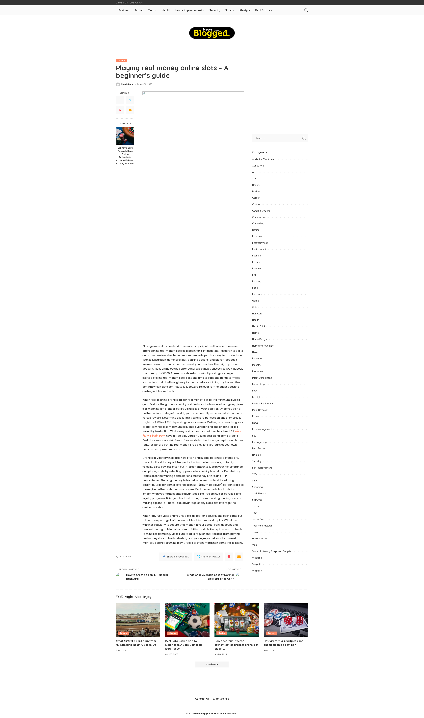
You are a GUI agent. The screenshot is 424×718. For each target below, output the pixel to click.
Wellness (257, 570)
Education (257, 236)
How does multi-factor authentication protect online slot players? (236, 644)
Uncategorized (260, 538)
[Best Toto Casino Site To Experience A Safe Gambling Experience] (187, 620)
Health (255, 319)
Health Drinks (259, 326)
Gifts (254, 307)
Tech (254, 512)
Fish (254, 275)
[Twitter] (130, 100)
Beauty (256, 185)
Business (257, 191)
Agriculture (258, 165)
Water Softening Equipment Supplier (272, 551)
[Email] (130, 110)
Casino (121, 60)
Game (255, 300)
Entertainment (260, 242)
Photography (259, 442)
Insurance (257, 371)
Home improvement (263, 345)
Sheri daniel (127, 84)
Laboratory (258, 384)
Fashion (256, 255)
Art (253, 172)
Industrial (257, 358)
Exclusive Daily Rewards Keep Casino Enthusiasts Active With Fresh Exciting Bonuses (125, 155)
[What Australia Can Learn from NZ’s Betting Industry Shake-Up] (138, 620)
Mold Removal (260, 410)
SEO (254, 474)
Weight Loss (258, 564)
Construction (259, 217)
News (255, 422)
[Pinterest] (120, 110)
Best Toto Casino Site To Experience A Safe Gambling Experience (183, 644)
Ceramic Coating (261, 210)
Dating (256, 229)
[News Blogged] (212, 33)
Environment (259, 249)
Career (256, 197)
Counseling (258, 223)
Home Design (259, 339)
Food (255, 287)
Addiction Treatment (263, 159)
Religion (256, 454)
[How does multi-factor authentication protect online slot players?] (236, 620)
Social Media (259, 493)
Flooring (256, 281)
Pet (254, 435)
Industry (256, 364)
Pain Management (262, 429)
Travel (255, 532)
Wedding (257, 557)
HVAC (255, 352)
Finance (256, 268)
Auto (254, 178)
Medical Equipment (262, 403)
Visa (254, 544)
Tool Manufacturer (262, 525)
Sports (255, 506)
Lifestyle (256, 397)
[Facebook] (120, 100)
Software (257, 499)
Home (255, 332)
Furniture (257, 294)
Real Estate (258, 448)
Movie (255, 416)
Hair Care (257, 313)
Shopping (257, 487)
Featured (257, 262)
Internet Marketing (262, 377)
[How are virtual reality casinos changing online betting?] (286, 620)
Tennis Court (259, 519)
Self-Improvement (262, 467)
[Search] (306, 10)
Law (254, 390)
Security (256, 461)
